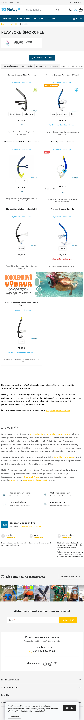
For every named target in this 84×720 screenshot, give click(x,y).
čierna (12, 114)
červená (18, 114)
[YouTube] (55, 664)
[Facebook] (45, 664)
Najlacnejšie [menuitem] (27, 66)
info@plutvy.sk (44, 647)
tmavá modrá (21, 181)
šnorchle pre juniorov (64, 457)
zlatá (32, 114)
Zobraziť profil (69, 577)
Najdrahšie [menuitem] (41, 66)
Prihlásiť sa (68, 620)
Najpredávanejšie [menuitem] (10, 66)
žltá (72, 114)
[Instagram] (50, 664)
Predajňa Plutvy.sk (7, 2)
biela (53, 114)
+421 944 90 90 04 (71, 10)
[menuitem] (7, 18)
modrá (26, 114)
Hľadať (58, 10)
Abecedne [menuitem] (54, 66)
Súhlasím (69, 708)
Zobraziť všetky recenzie (31, 526)
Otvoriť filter (42, 58)
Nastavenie (14, 716)
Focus (12, 480)
